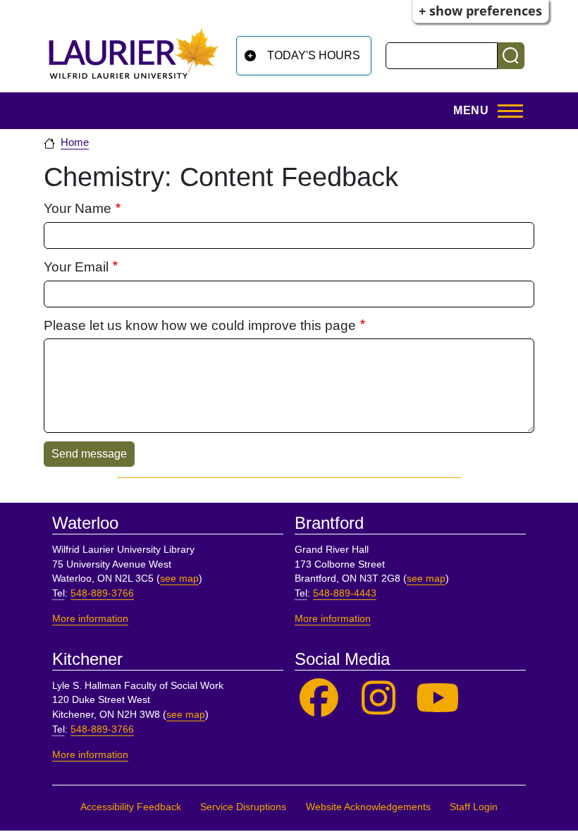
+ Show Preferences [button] (480, 10)
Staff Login (474, 807)
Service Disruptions (243, 807)
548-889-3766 (102, 593)
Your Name (77, 208)
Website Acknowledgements (368, 807)
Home (75, 142)
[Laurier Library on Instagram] (379, 698)
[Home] (134, 53)
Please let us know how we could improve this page (200, 325)
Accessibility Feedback (130, 807)
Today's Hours (313, 55)
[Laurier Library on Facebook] (319, 698)
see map (179, 578)
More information (90, 618)
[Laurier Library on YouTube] (438, 698)
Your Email (76, 266)
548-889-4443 (344, 593)
